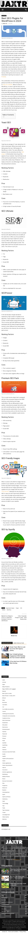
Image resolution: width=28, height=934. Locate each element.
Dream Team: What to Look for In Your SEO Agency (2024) (17, 648)
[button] (2, 10)
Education (4, 725)
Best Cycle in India (7, 693)
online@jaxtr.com (17, 859)
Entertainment (6, 729)
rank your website (7, 84)
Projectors (4, 785)
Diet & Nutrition (6, 720)
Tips (3, 805)
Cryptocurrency (6, 718)
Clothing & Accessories (8, 713)
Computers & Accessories (8, 716)
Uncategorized (6, 814)
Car (3, 707)
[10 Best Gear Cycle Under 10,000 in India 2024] (5, 885)
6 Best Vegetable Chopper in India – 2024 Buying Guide (21, 617)
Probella (3, 76)
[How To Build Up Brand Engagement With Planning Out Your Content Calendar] (5, 656)
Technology (7, 13)
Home (2, 13)
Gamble (4, 743)
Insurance (4, 769)
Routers (4, 790)
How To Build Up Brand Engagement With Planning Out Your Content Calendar (17, 655)
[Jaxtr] (14, 4)
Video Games (5, 817)
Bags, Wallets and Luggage (9, 689)
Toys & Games (5, 810)
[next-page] (5, 669)
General (4, 749)
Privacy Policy (22, 931)
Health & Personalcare (8, 758)
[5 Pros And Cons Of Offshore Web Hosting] (5, 663)
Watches (4, 819)
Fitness (4, 738)
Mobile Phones (6, 776)
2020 (3, 680)
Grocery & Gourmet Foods (8, 752)
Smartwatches (5, 792)
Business (4, 702)
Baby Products (6, 686)
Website (3, 609)
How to (4, 767)
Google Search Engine (10, 608)
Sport (3, 794)
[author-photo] (14, 633)
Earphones (5, 722)
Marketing (4, 774)
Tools (3, 808)
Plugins (17, 608)
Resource (4, 787)
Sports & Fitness (6, 796)
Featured (4, 734)
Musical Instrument (7, 781)
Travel (3, 812)
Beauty (4, 691)
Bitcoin (4, 698)
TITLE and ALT (5, 491)
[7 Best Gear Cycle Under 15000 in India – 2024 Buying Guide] (5, 871)
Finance (4, 736)
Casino (4, 711)
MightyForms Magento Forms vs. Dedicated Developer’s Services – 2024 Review (7, 618)
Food (3, 740)
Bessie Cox (5, 23)
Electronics (5, 727)
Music (3, 778)
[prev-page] (2, 669)
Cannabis (4, 704)
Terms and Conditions (13, 931)
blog (3, 700)
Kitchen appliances (7, 772)
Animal (4, 682)
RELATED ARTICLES (7, 643)
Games (4, 747)
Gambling (4, 745)
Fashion (4, 731)
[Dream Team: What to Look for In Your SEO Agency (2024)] (5, 648)
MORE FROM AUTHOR (19, 643)
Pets (3, 783)
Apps (3, 684)
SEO (21, 608)
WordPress (9, 609)
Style (3, 801)
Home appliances (6, 763)
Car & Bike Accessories (8, 709)
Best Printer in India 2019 (8, 695)
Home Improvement (7, 765)
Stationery (4, 799)
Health (4, 756)
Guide (3, 754)
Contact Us (4, 931)
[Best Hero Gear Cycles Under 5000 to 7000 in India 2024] (5, 878)
